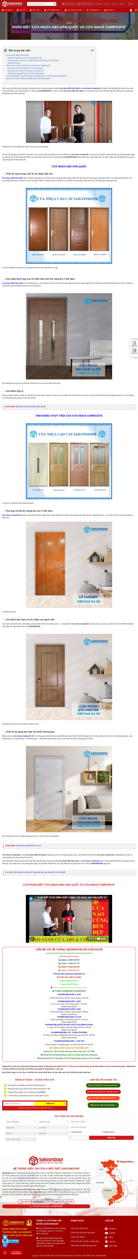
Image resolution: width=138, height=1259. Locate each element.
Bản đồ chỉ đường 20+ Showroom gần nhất (102, 1085)
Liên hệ (122, 4)
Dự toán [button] (134, 353)
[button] (5, 1237)
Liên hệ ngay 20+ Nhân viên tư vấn (61, 1201)
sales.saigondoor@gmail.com (72, 974)
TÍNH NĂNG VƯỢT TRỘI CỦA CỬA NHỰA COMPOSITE (28, 66)
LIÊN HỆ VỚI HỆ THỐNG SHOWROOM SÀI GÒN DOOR (28, 78)
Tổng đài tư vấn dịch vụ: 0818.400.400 (48, 1206)
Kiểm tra (111, 1138)
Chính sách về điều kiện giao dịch (83, 1245)
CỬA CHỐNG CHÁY (53, 10)
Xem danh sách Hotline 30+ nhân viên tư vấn (102, 1092)
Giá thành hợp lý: (14, 63)
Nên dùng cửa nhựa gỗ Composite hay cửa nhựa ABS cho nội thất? (40, 872)
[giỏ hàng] (131, 10)
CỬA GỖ (22, 10)
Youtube (112, 1233)
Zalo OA (112, 1241)
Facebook (112, 1229)
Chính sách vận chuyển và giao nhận (85, 1241)
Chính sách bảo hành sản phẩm (83, 1233)
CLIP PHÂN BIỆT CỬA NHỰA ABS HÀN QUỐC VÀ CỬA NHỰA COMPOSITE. (36, 76)
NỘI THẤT (110, 10)
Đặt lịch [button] (134, 346)
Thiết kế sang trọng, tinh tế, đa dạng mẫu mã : (25, 58)
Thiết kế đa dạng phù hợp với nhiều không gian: (26, 73)
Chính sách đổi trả (78, 1237)
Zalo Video (113, 1246)
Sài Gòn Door (72, 984)
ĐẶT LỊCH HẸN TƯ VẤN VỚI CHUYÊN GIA (102, 1098)
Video (114, 4)
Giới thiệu (98, 4)
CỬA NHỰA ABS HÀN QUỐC (17, 55)
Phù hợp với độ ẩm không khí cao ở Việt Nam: (25, 68)
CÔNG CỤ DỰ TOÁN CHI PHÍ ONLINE (102, 1105)
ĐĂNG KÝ (50, 1104)
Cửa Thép (36, 10)
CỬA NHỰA (8, 10)
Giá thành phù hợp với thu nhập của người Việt (26, 71)
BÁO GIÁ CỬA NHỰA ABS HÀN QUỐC (31, 407)
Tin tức (106, 4)
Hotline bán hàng (70, 4)
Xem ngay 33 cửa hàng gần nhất (31, 1201)
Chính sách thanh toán (79, 1228)
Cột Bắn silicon (108, 1132)
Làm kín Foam (76, 1132)
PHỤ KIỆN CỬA (94, 10)
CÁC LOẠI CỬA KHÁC (74, 10)
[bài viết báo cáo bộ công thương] (17, 1241)
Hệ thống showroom (86, 4)
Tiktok (110, 1237)
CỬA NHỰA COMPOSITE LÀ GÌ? (28, 846)
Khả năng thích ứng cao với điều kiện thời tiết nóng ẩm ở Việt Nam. (33, 60)
